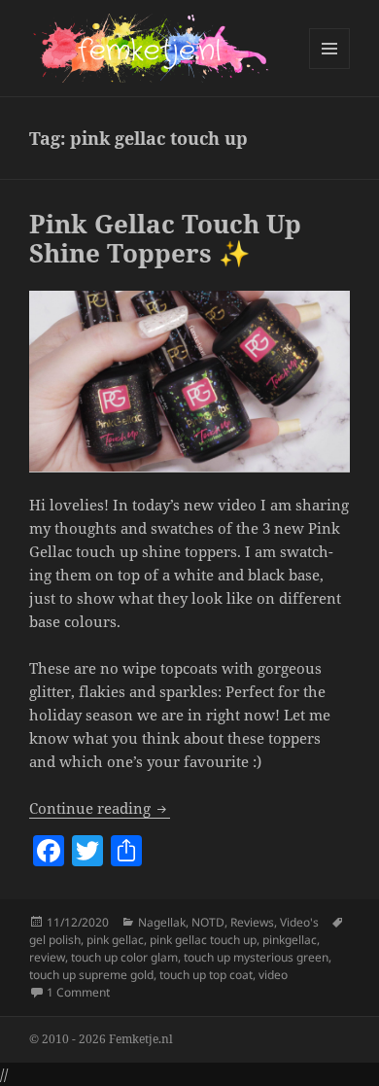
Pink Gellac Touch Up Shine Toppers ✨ (165, 238)
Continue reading (99, 808)
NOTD (207, 922)
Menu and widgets (330, 68)
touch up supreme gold (91, 974)
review (47, 957)
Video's (299, 922)
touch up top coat (206, 974)
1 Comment (78, 992)
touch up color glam (124, 957)
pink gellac (115, 939)
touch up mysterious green (256, 957)
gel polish (55, 939)
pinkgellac (289, 939)
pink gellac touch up (203, 939)
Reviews (252, 922)
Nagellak (162, 922)
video (273, 974)
